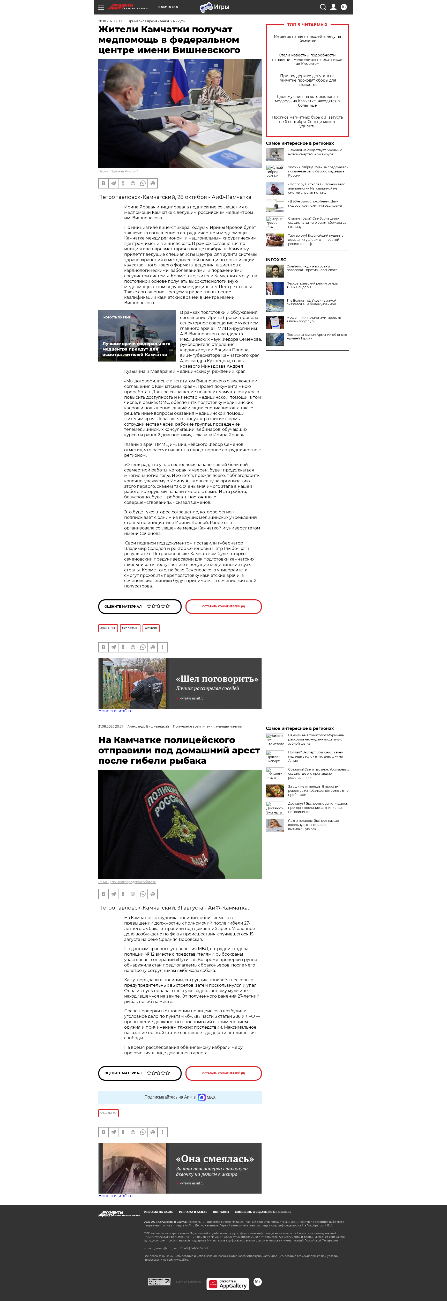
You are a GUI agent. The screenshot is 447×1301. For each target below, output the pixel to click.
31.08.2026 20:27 (110, 726)
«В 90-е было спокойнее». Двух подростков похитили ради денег (315, 203)
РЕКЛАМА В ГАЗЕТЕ (193, 1212)
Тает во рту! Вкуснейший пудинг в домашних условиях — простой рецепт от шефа (315, 240)
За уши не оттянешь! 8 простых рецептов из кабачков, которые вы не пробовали (318, 790)
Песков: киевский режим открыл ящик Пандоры (313, 285)
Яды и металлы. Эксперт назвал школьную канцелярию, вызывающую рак (313, 825)
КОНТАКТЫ (221, 1212)
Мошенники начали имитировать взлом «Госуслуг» (314, 319)
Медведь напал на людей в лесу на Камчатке (307, 38)
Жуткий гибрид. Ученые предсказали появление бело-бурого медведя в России (318, 171)
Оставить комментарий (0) (223, 606)
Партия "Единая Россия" (118, 171)
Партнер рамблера (188, 1281)
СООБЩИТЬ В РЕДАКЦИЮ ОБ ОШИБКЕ (263, 1212)
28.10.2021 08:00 (110, 21)
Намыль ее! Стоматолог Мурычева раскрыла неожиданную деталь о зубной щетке (316, 739)
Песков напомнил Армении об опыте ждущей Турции (317, 336)
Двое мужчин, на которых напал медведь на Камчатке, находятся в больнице (307, 101)
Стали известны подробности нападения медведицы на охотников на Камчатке (307, 59)
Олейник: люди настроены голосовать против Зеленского (312, 268)
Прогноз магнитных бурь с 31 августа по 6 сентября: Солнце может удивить (307, 121)
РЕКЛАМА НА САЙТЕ (158, 1212)
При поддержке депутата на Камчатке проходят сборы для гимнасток (307, 80)
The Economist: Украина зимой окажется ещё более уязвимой (311, 302)
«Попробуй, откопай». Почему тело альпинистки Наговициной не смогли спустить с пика (316, 188)
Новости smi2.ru (115, 710)
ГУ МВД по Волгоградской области (127, 882)
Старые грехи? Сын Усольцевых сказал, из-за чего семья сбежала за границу (317, 222)
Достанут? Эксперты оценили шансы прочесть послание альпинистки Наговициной (318, 808)
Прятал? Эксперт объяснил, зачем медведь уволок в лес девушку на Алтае (315, 756)
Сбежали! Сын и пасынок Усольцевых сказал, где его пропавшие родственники (318, 773)
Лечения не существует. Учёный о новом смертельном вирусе (315, 152)
